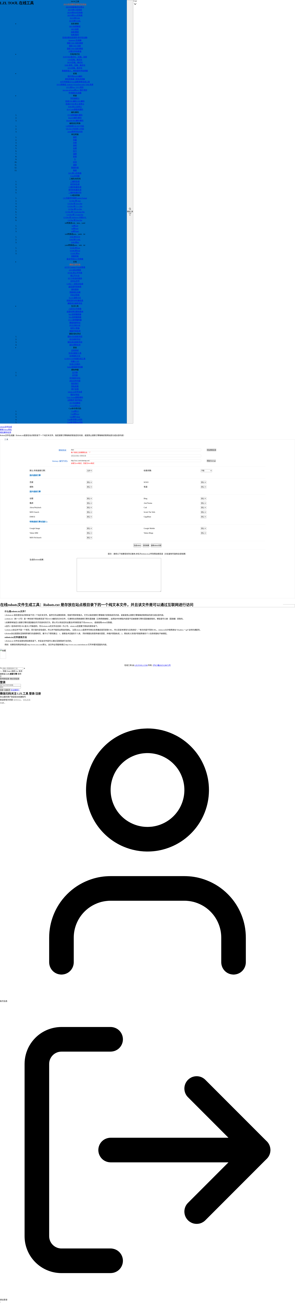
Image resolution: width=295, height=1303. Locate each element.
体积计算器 (75, 328)
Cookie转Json (75, 406)
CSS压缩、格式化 (75, 60)
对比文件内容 (74, 381)
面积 (75, 137)
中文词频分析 (74, 325)
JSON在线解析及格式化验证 (74, 4)
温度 (75, 154)
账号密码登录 (4, 679)
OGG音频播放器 (75, 320)
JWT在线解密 (74, 403)
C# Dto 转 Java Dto (75, 204)
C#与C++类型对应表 (75, 284)
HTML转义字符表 (75, 273)
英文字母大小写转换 (75, 259)
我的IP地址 (74, 395)
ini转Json (74, 229)
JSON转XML (75, 18)
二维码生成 (75, 181)
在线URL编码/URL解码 (74, 101)
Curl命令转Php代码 (75, 422)
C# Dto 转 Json (75, 201)
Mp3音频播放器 (75, 314)
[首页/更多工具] (0, 662)
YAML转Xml (75, 251)
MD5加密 (75, 29)
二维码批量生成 (74, 187)
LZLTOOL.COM (141, 665)
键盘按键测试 (74, 323)
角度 (75, 170)
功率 (75, 143)
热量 (75, 140)
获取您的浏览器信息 (75, 301)
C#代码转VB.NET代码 (75, 126)
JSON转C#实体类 (75, 10)
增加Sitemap (211, 461)
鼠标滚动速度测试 (75, 342)
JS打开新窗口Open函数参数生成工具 (75, 82)
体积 (75, 145)
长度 (75, 148)
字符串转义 (75, 98)
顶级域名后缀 (74, 292)
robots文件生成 (6, 427)
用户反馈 (75, 389)
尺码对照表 (75, 295)
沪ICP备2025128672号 (162, 665)
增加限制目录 (211, 450)
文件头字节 (75, 281)
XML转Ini (75, 242)
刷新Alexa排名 (6, 430)
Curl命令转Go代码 (75, 420)
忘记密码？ (15, 690)
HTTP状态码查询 (75, 278)
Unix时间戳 (75, 176)
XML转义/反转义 (75, 107)
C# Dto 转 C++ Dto (75, 206)
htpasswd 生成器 (75, 40)
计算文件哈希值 (74, 51)
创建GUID (75, 361)
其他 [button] (75, 348)
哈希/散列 (75, 35)
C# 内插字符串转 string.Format (75, 198)
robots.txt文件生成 (75, 392)
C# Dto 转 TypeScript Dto (75, 212)
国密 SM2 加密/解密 (75, 43)
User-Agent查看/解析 (75, 397)
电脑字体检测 (74, 331)
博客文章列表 (74, 265)
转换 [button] (75, 96)
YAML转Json (75, 248)
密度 (75, 157)
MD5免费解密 (75, 26)
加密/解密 (75, 32)
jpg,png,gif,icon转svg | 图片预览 (75, 90)
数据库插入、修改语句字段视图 (75, 71)
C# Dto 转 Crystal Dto (75, 215)
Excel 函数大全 (75, 298)
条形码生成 (75, 184)
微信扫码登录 (14, 679)
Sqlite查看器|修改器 (75, 367)
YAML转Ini (75, 253)
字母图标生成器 (74, 93)
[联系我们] (2, 662)
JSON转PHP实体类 (75, 13)
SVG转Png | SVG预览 (75, 87)
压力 (75, 151)
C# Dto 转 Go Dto (75, 209)
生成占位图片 (74, 364)
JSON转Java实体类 (75, 15)
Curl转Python (75, 417)
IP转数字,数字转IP (75, 400)
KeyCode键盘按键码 (75, 110)
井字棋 (75, 375)
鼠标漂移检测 (74, 345)
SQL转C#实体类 (74, 173)
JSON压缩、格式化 (75, 62)
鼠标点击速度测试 (75, 337)
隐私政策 (75, 386)
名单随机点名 (74, 356)
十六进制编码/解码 (75, 115)
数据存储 (75, 168)
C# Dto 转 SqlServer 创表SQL (74, 217)
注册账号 (7, 690)
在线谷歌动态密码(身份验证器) (74, 38)
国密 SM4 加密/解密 (75, 49)
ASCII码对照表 (75, 270)
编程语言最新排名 (75, 303)
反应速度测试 (74, 339)
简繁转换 (75, 256)
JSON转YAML (75, 21)
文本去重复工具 (74, 353)
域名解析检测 (5, 432)
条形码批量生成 (74, 190)
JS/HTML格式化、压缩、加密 (75, 57)
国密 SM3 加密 (75, 46)
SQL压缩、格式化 (75, 68)
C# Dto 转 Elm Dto (75, 220)
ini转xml (75, 226)
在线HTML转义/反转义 (75, 104)
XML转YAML (75, 240)
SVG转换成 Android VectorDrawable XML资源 (75, 85)
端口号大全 (75, 276)
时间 (75, 162)
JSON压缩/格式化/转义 (75, 7)
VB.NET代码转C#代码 (75, 129)
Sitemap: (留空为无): (60, 461)
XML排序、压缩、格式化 (75, 65)
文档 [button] (75, 262)
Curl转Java (75, 414)
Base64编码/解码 (75, 118)
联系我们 (75, 384)
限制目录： (63, 450)
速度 (75, 165)
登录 (1, 690)
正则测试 (75, 350)
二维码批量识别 (74, 193)
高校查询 (75, 289)
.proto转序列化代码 (75, 132)
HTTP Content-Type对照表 (75, 267)
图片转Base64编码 (75, 76)
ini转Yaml (75, 231)
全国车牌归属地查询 (75, 312)
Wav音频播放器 (75, 317)
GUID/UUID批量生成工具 (74, 359)
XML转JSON (75, 237)
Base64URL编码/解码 (74, 121)
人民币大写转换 (74, 309)
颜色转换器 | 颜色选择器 (75, 79)
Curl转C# (75, 411)
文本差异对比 (74, 378)
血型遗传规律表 (74, 287)
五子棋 (75, 373)
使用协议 (17, 700)
